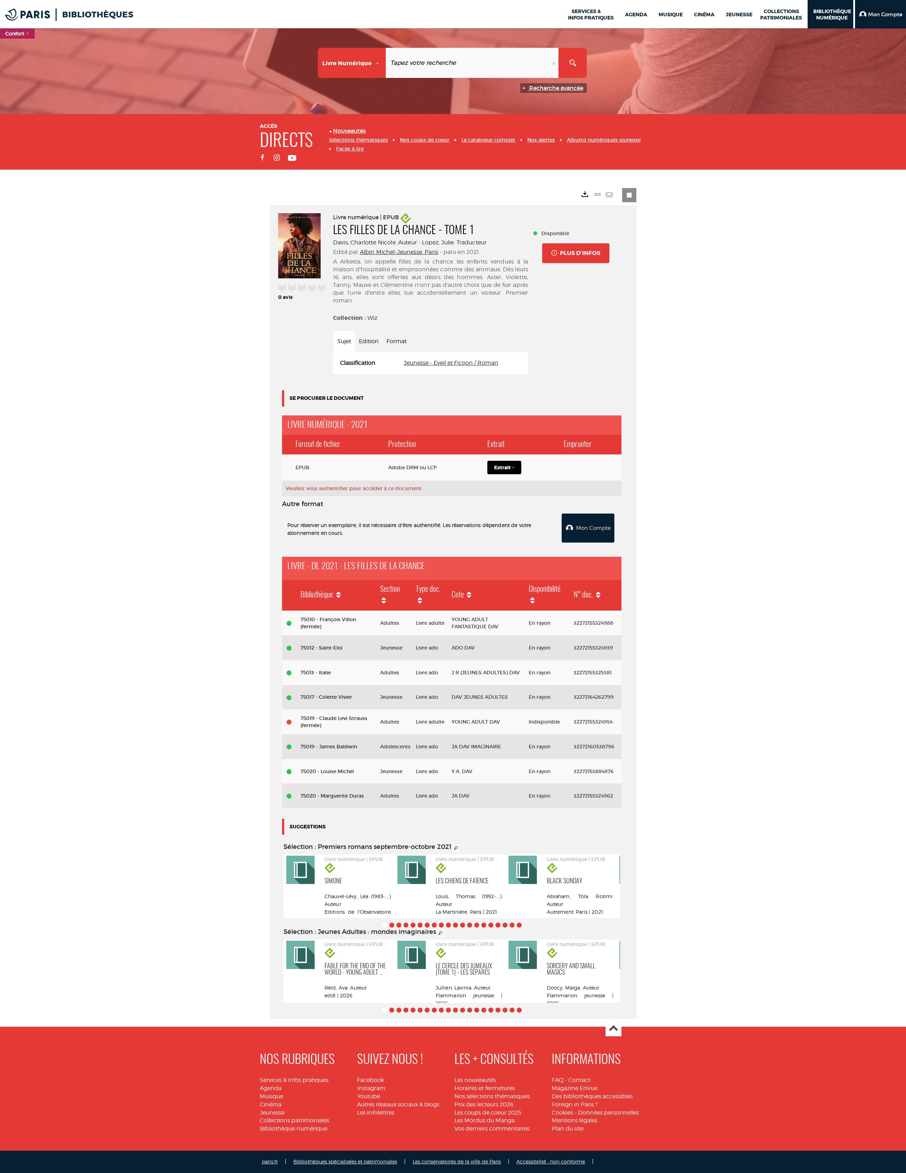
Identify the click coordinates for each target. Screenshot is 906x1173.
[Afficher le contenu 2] (391, 925)
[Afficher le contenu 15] (483, 925)
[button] (880, 14)
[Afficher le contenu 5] (413, 925)
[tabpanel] (430, 363)
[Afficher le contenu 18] (505, 925)
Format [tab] (396, 341)
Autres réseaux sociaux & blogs (398, 1104)
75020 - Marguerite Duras (332, 796)
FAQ (557, 1080)
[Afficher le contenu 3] (398, 925)
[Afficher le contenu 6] (420, 925)
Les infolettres (375, 1112)
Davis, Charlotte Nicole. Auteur (375, 242)
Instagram (371, 1088)
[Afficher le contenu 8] (434, 925)
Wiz (372, 317)
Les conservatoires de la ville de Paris (457, 1161)
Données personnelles (608, 1112)
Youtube (368, 1096)
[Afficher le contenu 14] (476, 925)
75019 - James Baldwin (328, 746)
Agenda (270, 1088)
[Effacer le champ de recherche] (554, 63)
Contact (579, 1080)
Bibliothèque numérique (293, 1128)
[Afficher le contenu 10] (448, 925)
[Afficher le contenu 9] (441, 925)
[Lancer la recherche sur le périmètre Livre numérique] (572, 63)
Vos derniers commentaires (491, 1128)
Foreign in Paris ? (575, 1104)
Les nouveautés (475, 1080)
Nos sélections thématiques (492, 1096)
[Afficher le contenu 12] (462, 925)
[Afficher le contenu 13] (469, 925)
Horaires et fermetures (484, 1088)
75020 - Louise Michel (327, 771)
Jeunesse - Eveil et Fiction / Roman (451, 362)
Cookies (562, 1112)
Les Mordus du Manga (484, 1120)
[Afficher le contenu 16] (490, 925)
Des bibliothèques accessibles (592, 1096)
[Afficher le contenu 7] (427, 925)
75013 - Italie (315, 672)
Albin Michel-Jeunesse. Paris (399, 252)
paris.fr (270, 1161)
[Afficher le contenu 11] (455, 925)
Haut (613, 1028)
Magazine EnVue (574, 1088)
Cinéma (270, 1104)
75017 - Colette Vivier (326, 697)
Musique (271, 1096)
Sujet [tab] (344, 341)
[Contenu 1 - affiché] (384, 925)
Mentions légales (574, 1120)
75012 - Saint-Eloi (321, 648)
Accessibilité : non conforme (550, 1161)
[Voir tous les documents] (456, 848)
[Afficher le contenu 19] (512, 925)
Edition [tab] (369, 341)
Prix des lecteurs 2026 (484, 1104)
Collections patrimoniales (294, 1120)
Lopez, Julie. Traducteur (454, 242)
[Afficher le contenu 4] (405, 925)
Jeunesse (272, 1112)
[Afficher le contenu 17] (497, 925)
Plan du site (568, 1128)
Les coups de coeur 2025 (487, 1112)
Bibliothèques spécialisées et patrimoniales (345, 1161)
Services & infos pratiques (294, 1080)
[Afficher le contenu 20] (519, 925)
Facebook (370, 1080)
